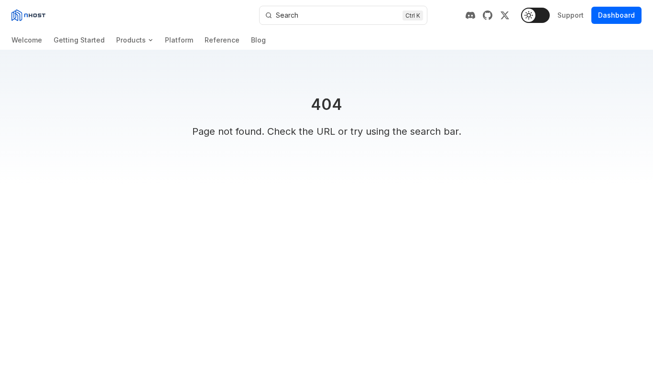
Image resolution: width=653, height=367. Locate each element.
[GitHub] (487, 15)
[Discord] (470, 15)
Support (570, 15)
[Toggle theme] (535, 15)
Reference (222, 40)
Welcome (26, 40)
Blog (258, 40)
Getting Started (79, 40)
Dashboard (616, 15)
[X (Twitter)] (505, 15)
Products (131, 40)
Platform (179, 40)
